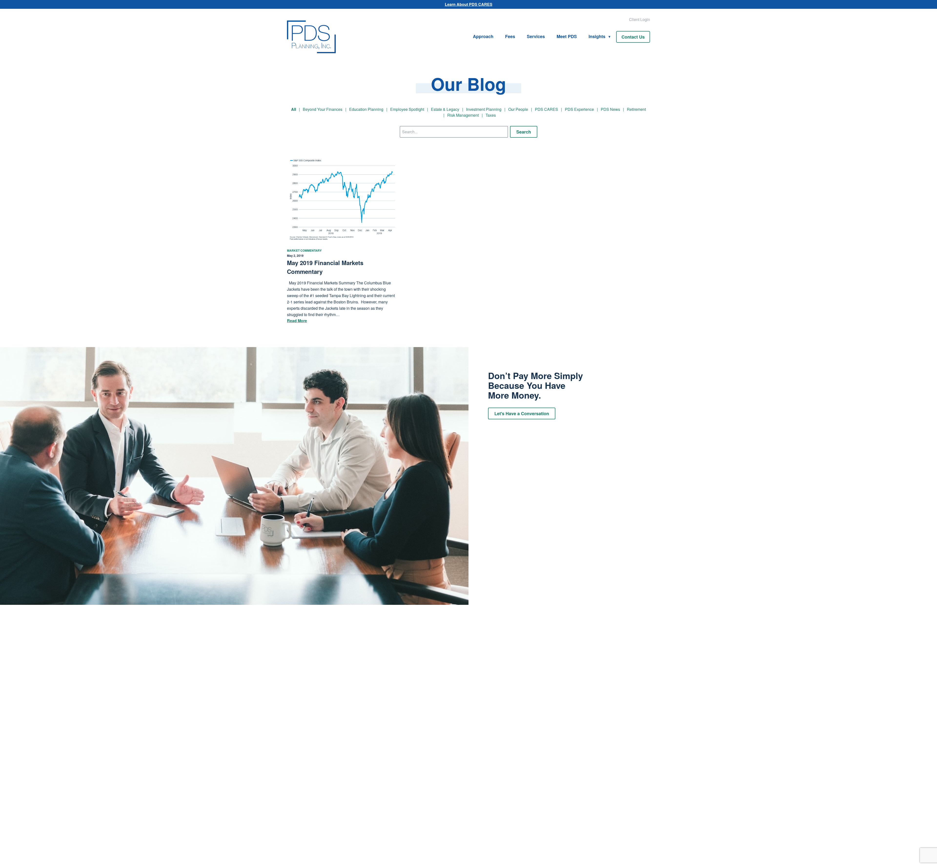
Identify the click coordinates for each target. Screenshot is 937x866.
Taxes (491, 115)
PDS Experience (579, 109)
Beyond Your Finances (322, 109)
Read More (297, 320)
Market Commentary (304, 250)
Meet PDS (567, 36)
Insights (597, 36)
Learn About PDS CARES (468, 4)
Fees (510, 36)
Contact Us (633, 37)
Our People (518, 109)
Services (536, 36)
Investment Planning (483, 109)
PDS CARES (546, 109)
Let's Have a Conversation (521, 413)
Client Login (639, 19)
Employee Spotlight (407, 109)
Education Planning (366, 109)
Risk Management (463, 115)
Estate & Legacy (445, 109)
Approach (483, 36)
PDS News (610, 109)
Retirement (636, 109)
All (293, 109)
